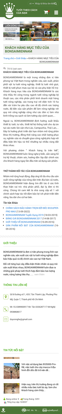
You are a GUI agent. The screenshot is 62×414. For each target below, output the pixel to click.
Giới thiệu (21, 58)
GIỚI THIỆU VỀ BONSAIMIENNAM (23, 221)
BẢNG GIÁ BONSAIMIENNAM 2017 (24, 218)
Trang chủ (8, 58)
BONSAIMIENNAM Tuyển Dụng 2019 (24, 214)
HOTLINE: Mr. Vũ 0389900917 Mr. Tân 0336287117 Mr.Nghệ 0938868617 (31, 410)
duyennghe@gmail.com (52, 410)
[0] (46, 12)
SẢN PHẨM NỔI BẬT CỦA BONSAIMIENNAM (30, 225)
